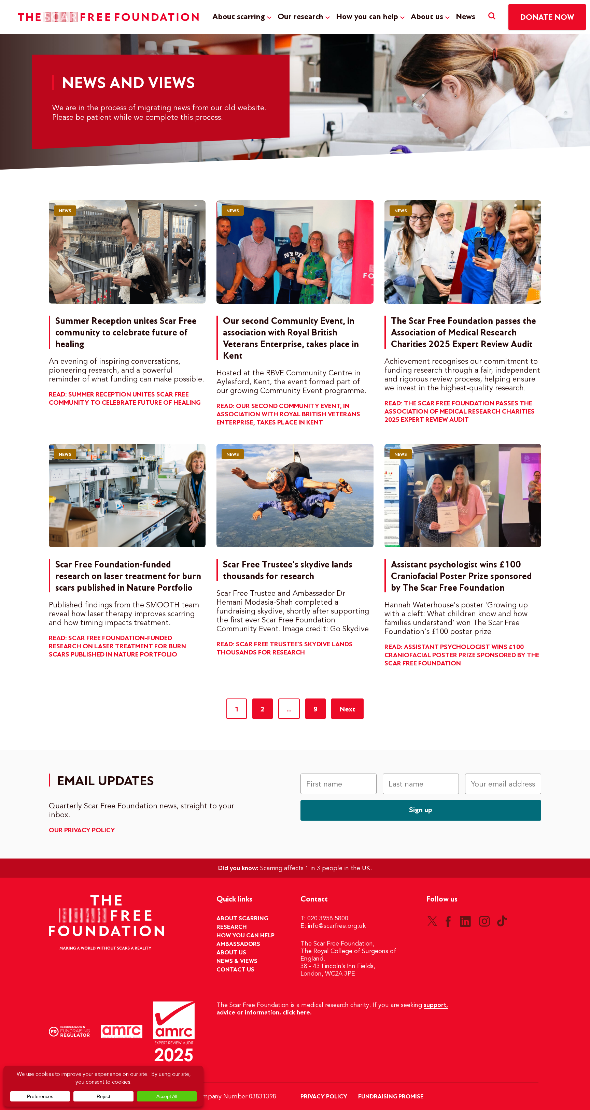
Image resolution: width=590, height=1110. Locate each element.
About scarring (238, 17)
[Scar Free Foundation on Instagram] (484, 921)
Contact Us (235, 970)
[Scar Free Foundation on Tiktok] (502, 921)
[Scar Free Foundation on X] (432, 921)
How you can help (367, 17)
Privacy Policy (323, 1097)
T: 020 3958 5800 (324, 919)
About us (427, 17)
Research (231, 927)
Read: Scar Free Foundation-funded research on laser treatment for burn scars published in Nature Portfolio (117, 646)
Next (347, 709)
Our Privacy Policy (82, 830)
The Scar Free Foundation (108, 17)
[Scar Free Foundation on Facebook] (448, 921)
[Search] (491, 16)
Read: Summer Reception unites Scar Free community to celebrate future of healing (125, 398)
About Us (231, 953)
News (465, 17)
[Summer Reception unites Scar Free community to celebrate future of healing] (127, 252)
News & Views (236, 961)
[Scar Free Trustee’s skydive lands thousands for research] (294, 495)
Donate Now (547, 18)
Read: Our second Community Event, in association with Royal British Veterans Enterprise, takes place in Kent (288, 414)
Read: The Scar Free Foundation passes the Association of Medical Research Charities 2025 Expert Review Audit (459, 411)
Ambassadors (238, 944)
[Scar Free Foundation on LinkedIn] (465, 921)
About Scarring (242, 919)
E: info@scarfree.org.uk (333, 926)
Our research (300, 17)
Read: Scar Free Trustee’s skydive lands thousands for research (284, 648)
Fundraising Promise (391, 1097)
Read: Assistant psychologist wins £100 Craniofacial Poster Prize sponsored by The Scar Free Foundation (461, 655)
